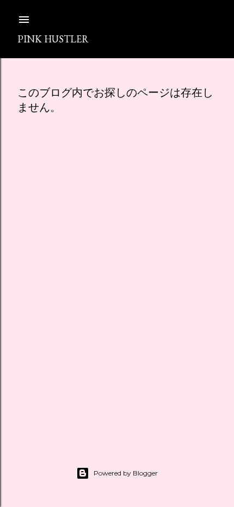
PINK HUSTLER (53, 39)
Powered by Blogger (126, 473)
